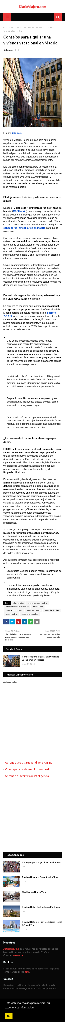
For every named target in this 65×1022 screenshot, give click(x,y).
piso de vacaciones (14, 610)
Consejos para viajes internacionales (41, 862)
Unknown (8, 50)
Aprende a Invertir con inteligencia (27, 776)
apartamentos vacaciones (17, 606)
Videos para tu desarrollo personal (27, 769)
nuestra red (18, 955)
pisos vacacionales (30, 614)
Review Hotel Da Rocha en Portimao (41, 907)
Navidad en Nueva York (34, 892)
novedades (38, 606)
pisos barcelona (33, 610)
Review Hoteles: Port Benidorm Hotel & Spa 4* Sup (42, 923)
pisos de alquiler (52, 610)
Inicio (5, 27)
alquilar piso (15, 27)
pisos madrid (11, 614)
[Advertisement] (32, 815)
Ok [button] (8, 1016)
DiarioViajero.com (32, 7)
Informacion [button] (27, 1007)
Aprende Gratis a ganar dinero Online (28, 762)
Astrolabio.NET (11, 948)
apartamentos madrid (37, 603)
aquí (27, 971)
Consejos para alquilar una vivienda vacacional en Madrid (40, 658)
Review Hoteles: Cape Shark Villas (40, 877)
